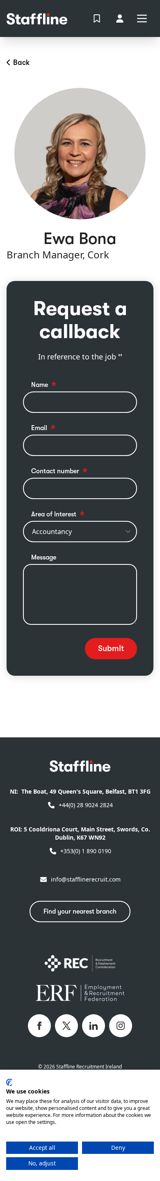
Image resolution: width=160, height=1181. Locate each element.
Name (39, 385)
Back (21, 62)
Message (43, 557)
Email (39, 428)
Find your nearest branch (80, 911)
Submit (111, 648)
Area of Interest (53, 514)
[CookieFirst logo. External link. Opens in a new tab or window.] (9, 1082)
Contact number (55, 471)
